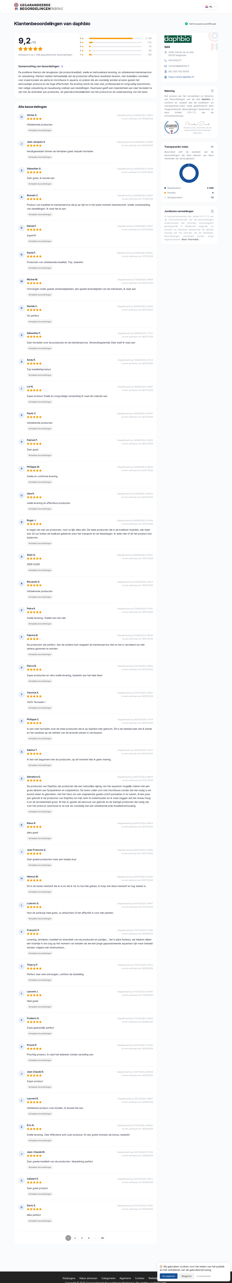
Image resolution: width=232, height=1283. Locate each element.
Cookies (139, 1278)
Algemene (125, 1278)
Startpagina (69, 1278)
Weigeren (187, 1276)
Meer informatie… (191, 239)
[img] (62, 66)
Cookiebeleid (204, 1276)
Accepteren (168, 1276)
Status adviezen (88, 1278)
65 (102, 1238)
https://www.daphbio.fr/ (181, 76)
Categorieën (108, 1278)
